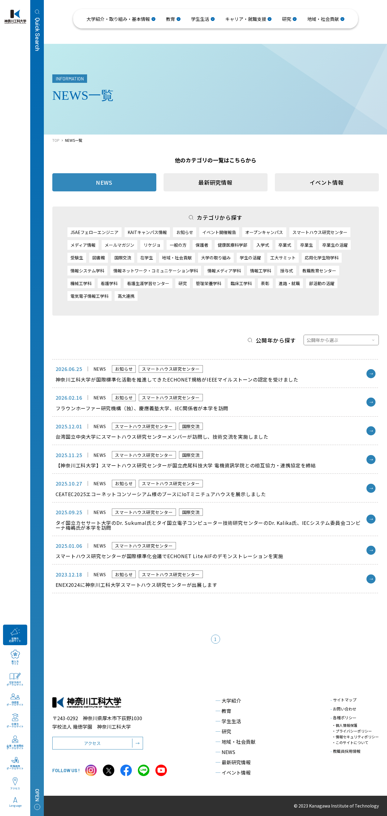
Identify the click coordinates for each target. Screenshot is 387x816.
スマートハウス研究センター (319, 232)
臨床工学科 (241, 283)
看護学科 (109, 283)
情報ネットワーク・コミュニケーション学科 (155, 271)
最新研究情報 (215, 182)
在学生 (146, 258)
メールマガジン (119, 245)
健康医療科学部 (232, 245)
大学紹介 (228, 700)
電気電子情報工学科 (89, 296)
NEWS (225, 752)
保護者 (202, 245)
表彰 (265, 283)
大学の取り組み (216, 258)
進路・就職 (289, 283)
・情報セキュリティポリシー (355, 736)
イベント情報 (327, 182)
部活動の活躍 (321, 283)
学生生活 (228, 721)
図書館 (98, 258)
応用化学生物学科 (322, 258)
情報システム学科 (87, 271)
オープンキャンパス (264, 232)
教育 (223, 710)
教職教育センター (319, 271)
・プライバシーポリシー (352, 730)
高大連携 (126, 296)
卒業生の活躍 (335, 245)
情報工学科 (260, 271)
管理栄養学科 (208, 283)
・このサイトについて (350, 742)
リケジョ (152, 245)
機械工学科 (81, 283)
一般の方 (178, 245)
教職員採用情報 (345, 751)
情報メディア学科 (224, 271)
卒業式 (284, 245)
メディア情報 (83, 245)
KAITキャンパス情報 (147, 232)
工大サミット (283, 258)
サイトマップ (343, 700)
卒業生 (306, 245)
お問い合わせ (343, 709)
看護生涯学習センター (148, 283)
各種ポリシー (343, 717)
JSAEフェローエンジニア (94, 232)
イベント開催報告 (219, 232)
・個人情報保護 (344, 725)
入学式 (262, 245)
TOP (56, 140)
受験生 (76, 258)
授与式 (286, 271)
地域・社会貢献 (177, 258)
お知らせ (184, 232)
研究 (182, 283)
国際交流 (122, 258)
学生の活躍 (250, 258)
